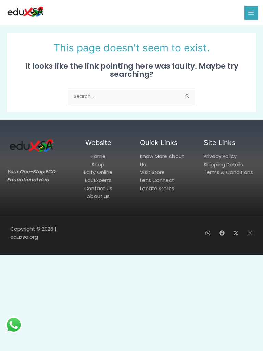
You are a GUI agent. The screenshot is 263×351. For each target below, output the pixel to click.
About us (98, 196)
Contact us (98, 188)
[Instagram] (250, 233)
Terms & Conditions (228, 172)
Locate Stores (157, 188)
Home (98, 156)
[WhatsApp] (208, 233)
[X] (236, 233)
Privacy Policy (220, 156)
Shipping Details (223, 164)
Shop (98, 164)
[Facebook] (222, 233)
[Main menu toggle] (251, 13)
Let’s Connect (157, 180)
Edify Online (98, 172)
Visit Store (152, 172)
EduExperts (98, 180)
